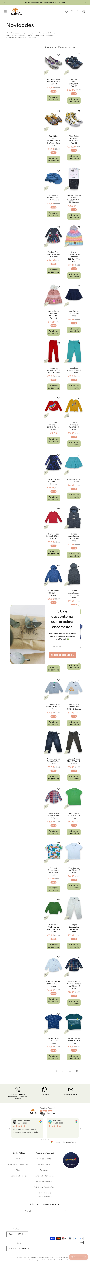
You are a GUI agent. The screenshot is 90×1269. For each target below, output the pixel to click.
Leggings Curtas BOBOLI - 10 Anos (74, 370)
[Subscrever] (65, 1211)
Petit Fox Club (44, 1164)
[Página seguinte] (63, 1076)
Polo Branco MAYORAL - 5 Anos (74, 870)
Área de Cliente (44, 1158)
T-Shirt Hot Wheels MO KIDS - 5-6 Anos (74, 706)
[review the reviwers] (40, 1122)
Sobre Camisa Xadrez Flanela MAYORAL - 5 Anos (74, 985)
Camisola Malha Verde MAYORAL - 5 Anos (53, 928)
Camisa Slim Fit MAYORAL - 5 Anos (53, 983)
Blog (18, 1170)
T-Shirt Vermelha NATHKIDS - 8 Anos (53, 426)
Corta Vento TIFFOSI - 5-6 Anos (53, 593)
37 (77, 1071)
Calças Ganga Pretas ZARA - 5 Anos (53, 761)
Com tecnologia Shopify (45, 1257)
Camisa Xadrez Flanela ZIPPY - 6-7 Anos (53, 815)
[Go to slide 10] (48, 1139)
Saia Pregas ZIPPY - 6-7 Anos (74, 313)
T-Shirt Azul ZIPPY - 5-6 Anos (53, 1040)
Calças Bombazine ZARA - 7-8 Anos (74, 928)
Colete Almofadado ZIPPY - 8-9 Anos (73, 594)
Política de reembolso (56, 1260)
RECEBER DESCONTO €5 (62, 655)
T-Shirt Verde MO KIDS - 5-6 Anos (74, 1040)
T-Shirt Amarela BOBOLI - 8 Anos (74, 426)
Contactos (44, 1170)
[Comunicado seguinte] (85, 2)
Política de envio (62, 1257)
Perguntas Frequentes (18, 1164)
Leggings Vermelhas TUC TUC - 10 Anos (53, 370)
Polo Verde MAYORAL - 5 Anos (74, 815)
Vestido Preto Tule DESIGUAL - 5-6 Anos (53, 254)
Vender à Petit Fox (19, 1176)
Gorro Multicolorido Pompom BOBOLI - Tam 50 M (74, 256)
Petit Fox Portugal (29, 1257)
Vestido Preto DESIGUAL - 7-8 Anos (53, 481)
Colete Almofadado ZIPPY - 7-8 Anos (73, 537)
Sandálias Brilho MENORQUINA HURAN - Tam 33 (53, 141)
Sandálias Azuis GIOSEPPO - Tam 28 (74, 82)
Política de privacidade (37, 1260)
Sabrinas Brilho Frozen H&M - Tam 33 (53, 81)
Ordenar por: (50, 47)
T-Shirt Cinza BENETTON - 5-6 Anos (53, 706)
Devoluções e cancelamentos (45, 1194)
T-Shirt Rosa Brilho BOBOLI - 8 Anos (53, 536)
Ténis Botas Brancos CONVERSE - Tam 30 (74, 139)
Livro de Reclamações (44, 1176)
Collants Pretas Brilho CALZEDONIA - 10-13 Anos (74, 198)
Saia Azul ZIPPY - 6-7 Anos (74, 480)
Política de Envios (44, 1181)
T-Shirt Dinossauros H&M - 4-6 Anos (53, 871)
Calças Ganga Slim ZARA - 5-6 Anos (74, 761)
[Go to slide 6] (41, 1139)
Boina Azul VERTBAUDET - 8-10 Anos (53, 197)
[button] (5, 11)
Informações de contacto (75, 1260)
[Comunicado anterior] (4, 2)
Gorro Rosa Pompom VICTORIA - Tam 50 (53, 314)
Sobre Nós (18, 1158)
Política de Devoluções (44, 1187)
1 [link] (49, 1071)
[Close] (77, 607)
